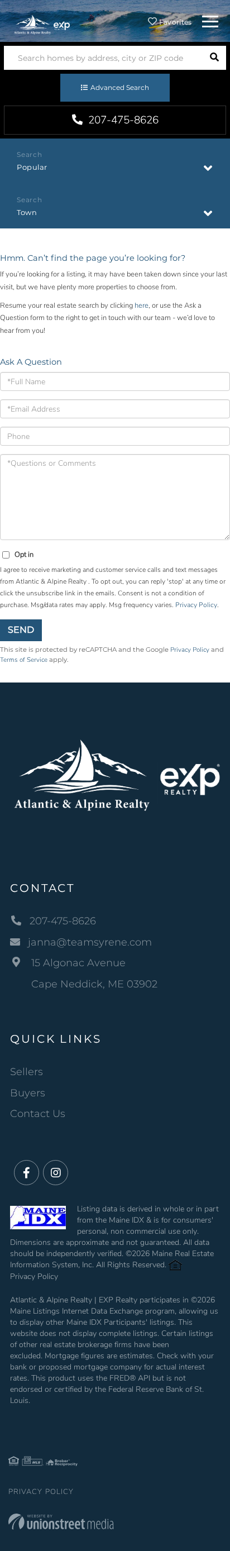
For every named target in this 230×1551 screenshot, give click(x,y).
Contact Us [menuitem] (37, 1114)
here (141, 305)
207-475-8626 (122, 120)
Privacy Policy (196, 604)
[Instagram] (56, 1173)
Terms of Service (23, 659)
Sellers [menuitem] (26, 1072)
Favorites (174, 22)
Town (27, 212)
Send (21, 629)
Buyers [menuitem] (27, 1093)
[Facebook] (27, 1173)
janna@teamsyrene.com (90, 942)
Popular (32, 167)
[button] (214, 58)
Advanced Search (119, 87)
